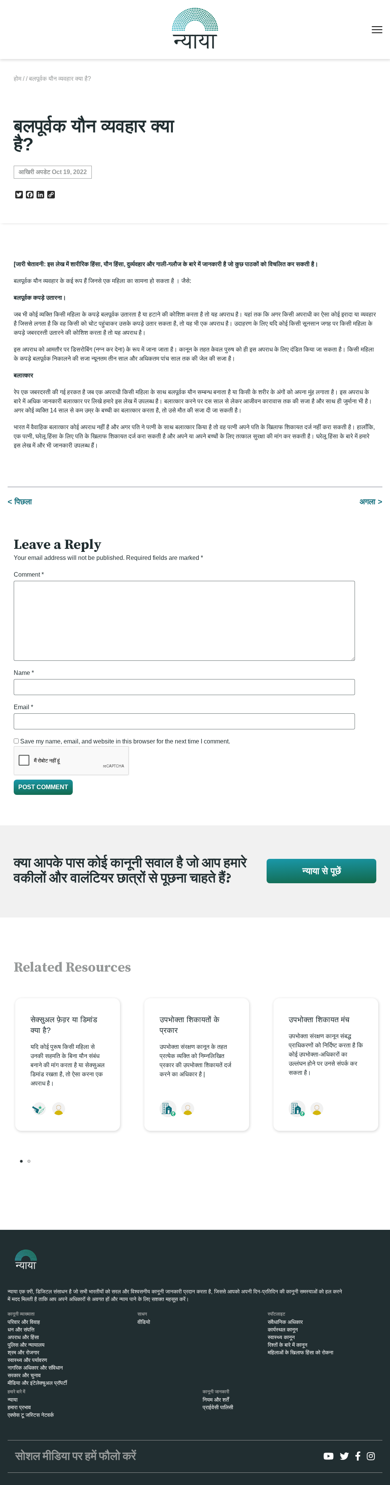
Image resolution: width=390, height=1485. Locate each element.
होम (17, 78)
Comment (29, 574)
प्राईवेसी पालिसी (218, 1407)
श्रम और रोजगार (23, 1352)
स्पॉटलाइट (276, 1314)
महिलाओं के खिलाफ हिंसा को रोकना (300, 1352)
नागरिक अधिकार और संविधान (35, 1368)
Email (23, 707)
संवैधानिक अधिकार (285, 1322)
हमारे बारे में (16, 1391)
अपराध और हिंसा (23, 1337)
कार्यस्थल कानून (283, 1330)
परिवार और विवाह (24, 1322)
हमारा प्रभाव (19, 1407)
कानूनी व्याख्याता (21, 1314)
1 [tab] (21, 1161)
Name (24, 673)
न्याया (13, 1400)
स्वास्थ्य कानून (281, 1337)
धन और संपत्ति (21, 1330)
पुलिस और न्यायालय (26, 1345)
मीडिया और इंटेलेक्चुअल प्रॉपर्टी (37, 1383)
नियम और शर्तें (216, 1400)
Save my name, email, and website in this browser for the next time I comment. (125, 741)
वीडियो (143, 1322)
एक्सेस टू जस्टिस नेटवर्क (31, 1415)
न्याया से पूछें (321, 871)
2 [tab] (28, 1161)
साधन (142, 1314)
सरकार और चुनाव (24, 1375)
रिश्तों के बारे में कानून (287, 1345)
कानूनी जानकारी (216, 1391)
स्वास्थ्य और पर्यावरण (27, 1360)
